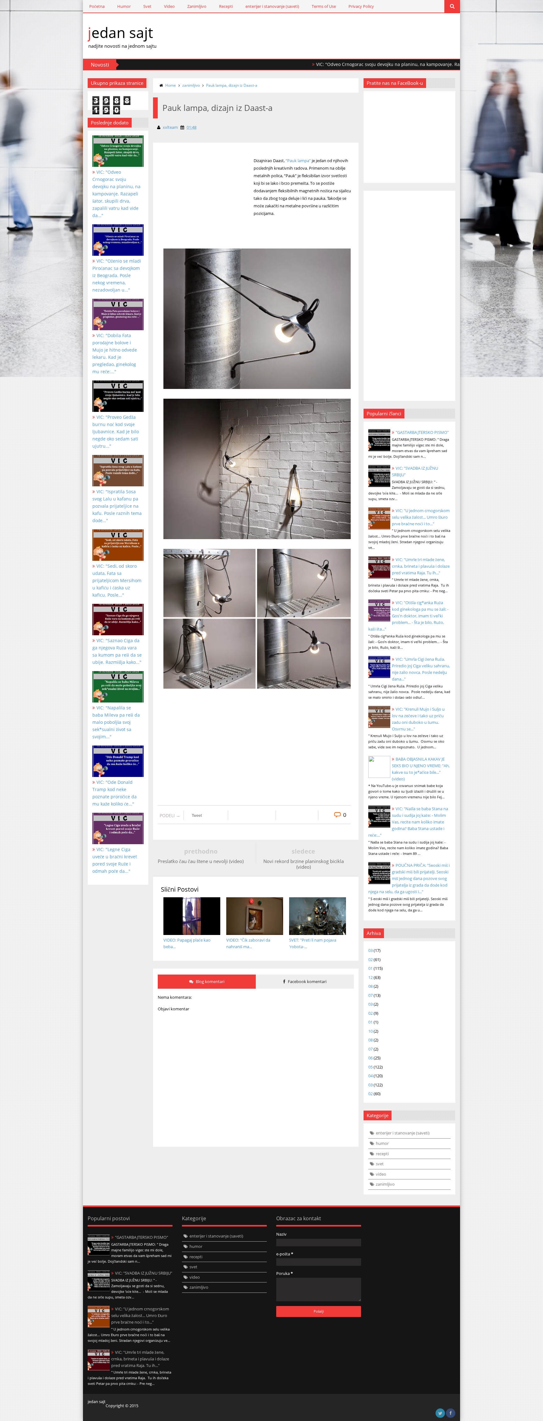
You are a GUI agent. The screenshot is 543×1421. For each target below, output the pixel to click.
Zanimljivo (196, 6)
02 (370, 959)
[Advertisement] (206, 207)
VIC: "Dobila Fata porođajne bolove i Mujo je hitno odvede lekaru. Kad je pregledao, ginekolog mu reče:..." (114, 353)
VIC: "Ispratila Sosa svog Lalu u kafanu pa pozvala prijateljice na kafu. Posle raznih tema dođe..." (117, 506)
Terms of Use (324, 6)
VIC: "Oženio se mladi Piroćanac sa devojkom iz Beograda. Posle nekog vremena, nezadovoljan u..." (116, 275)
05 (370, 1067)
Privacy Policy (361, 6)
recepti (382, 1153)
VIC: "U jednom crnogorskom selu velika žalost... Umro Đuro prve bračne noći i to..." (421, 517)
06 (370, 1058)
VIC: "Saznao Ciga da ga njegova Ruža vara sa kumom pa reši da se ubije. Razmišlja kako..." (117, 651)
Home (170, 85)
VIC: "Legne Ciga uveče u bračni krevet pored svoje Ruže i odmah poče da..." (114, 860)
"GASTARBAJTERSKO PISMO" (422, 432)
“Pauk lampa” (298, 160)
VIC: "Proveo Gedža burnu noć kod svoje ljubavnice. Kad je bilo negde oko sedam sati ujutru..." (115, 431)
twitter (440, 1413)
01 (370, 968)
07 (370, 995)
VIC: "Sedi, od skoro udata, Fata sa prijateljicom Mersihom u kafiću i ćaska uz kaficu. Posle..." (116, 580)
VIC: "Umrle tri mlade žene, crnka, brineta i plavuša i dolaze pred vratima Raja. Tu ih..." (421, 566)
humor (382, 1143)
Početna (97, 6)
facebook (450, 1413)
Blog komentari (209, 981)
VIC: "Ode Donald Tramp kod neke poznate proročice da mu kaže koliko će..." (114, 793)
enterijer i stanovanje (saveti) (272, 6)
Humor (124, 6)
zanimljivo (191, 85)
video (381, 1174)
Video (169, 6)
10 (370, 1031)
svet (380, 1164)
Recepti (226, 6)
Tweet (197, 815)
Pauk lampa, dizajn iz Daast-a (231, 85)
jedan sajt (120, 32)
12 (370, 977)
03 (370, 950)
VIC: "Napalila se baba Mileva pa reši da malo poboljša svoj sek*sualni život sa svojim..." (116, 722)
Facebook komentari (306, 981)
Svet (147, 6)
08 (370, 986)
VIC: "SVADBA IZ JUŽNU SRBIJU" (143, 1273)
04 (370, 1076)
